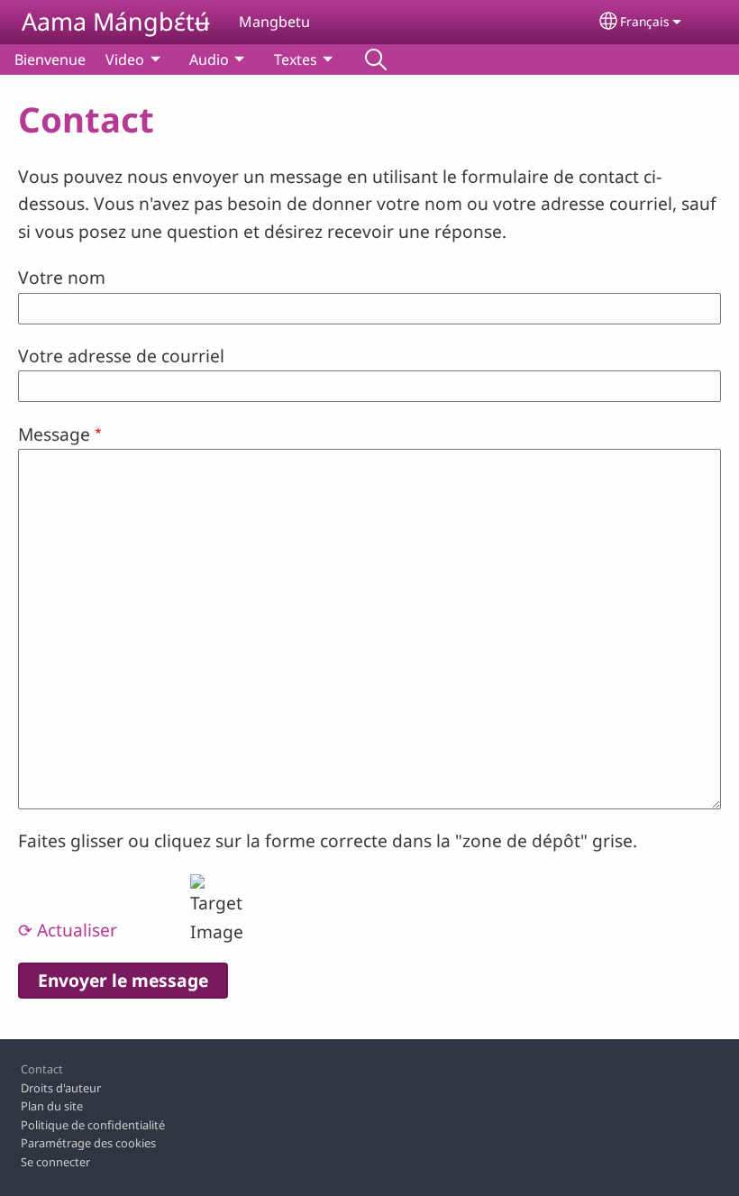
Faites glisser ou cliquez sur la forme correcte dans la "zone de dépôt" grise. (327, 840)
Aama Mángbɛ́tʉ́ (116, 21)
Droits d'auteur (61, 1088)
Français (645, 21)
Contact (42, 1069)
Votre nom (61, 277)
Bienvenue (50, 59)
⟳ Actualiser (67, 930)
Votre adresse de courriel (121, 355)
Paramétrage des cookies (88, 1143)
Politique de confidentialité (93, 1125)
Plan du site (52, 1106)
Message (54, 434)
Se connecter (55, 1162)
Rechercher (376, 59)
